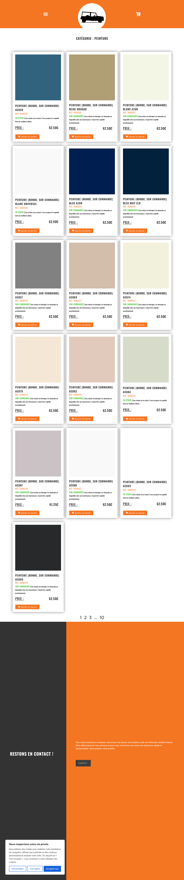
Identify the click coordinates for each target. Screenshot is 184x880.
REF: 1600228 (129, 490)
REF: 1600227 (75, 488)
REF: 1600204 (75, 206)
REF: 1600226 (21, 488)
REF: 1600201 (75, 112)
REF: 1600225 (129, 395)
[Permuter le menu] (45, 14)
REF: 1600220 (21, 300)
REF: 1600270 (21, 113)
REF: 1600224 (75, 394)
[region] (35, 857)
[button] (27, 136)
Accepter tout (52, 869)
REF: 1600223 (21, 394)
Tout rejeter (35, 869)
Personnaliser (18, 869)
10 (102, 617)
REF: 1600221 (75, 300)
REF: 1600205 (129, 206)
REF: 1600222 (129, 300)
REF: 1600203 (21, 207)
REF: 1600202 (129, 112)
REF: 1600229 (21, 582)
